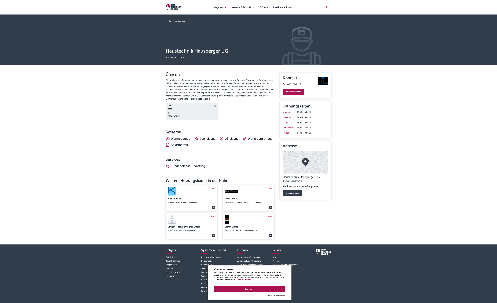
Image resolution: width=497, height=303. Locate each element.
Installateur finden (282, 7)
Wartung (169, 268)
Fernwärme (205, 287)
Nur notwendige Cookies (276, 295)
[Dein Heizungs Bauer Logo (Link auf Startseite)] (173, 7)
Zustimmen (249, 289)
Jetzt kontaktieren (293, 92)
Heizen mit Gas (207, 261)
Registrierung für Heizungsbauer (285, 265)
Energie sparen (172, 265)
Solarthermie (206, 268)
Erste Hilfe (170, 257)
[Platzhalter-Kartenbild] (305, 162)
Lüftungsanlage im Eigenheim (249, 261)
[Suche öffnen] (327, 7)
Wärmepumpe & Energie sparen (249, 257)
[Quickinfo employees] (215, 105)
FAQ (274, 257)
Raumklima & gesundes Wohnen (250, 265)
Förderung (170, 276)
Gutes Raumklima (173, 272)
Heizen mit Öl (206, 265)
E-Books (264, 7)
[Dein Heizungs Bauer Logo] (323, 252)
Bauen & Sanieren (173, 261)
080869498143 (294, 84)
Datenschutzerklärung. (244, 279)
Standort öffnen (292, 193)
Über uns (276, 261)
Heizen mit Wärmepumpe (211, 257)
